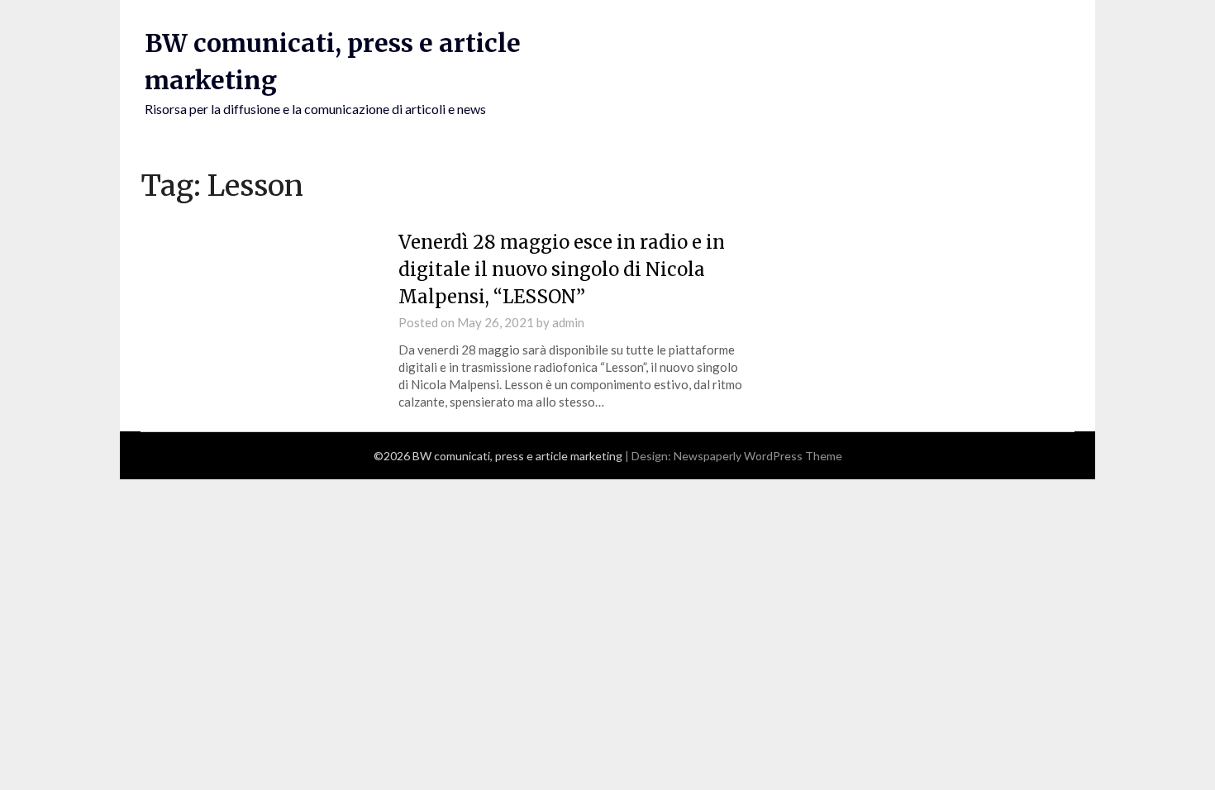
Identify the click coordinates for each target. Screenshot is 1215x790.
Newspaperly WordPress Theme (758, 456)
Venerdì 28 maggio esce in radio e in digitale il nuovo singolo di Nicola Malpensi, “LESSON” (561, 269)
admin (568, 322)
